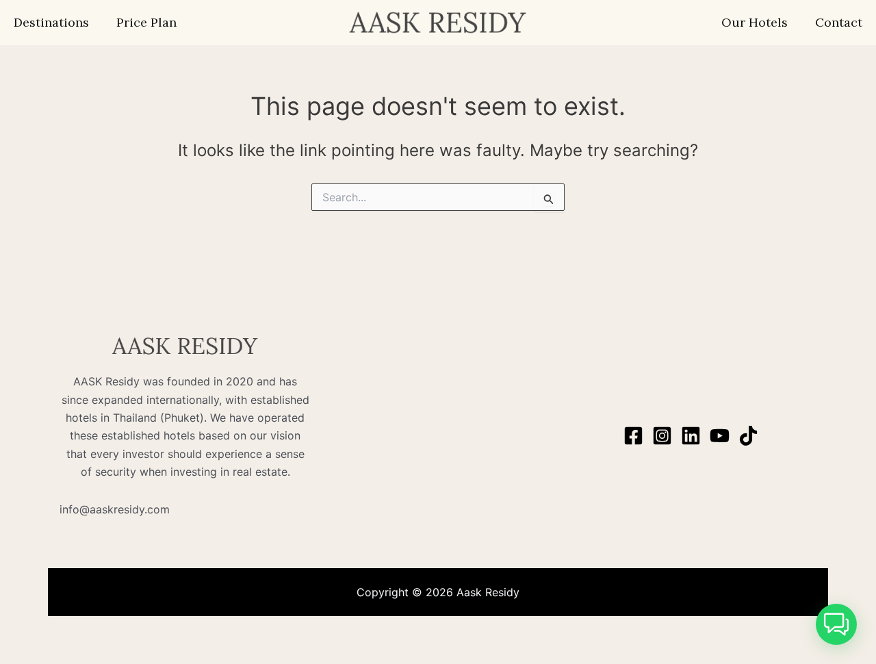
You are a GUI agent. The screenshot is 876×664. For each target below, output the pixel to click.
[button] (836, 624)
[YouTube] (720, 436)
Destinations (51, 22)
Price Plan (146, 22)
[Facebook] (633, 436)
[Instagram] (662, 436)
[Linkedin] (691, 436)
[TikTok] (748, 436)
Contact (838, 22)
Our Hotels (754, 22)
